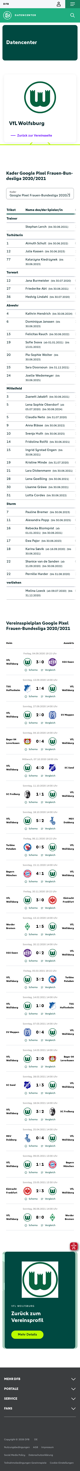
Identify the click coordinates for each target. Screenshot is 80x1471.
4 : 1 (40, 874)
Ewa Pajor (32, 540)
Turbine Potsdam (11, 847)
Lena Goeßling (36, 478)
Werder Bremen (10, 926)
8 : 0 (40, 1217)
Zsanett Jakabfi (36, 396)
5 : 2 (40, 821)
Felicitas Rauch (36, 334)
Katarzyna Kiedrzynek (41, 259)
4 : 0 (40, 768)
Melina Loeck (35, 590)
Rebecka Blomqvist (39, 528)
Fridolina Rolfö (36, 441)
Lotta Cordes (35, 495)
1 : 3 (40, 1085)
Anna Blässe (34, 425)
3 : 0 (40, 662)
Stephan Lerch (36, 226)
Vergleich (50, 670)
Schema (33, 670)
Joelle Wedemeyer (39, 375)
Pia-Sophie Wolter (38, 354)
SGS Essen (68, 662)
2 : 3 (40, 1191)
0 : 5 (40, 847)
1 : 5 (40, 926)
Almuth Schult (35, 243)
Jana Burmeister (37, 280)
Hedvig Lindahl (36, 296)
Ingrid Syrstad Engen (41, 450)
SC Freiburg (13, 794)
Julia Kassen (34, 251)
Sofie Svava (33, 342)
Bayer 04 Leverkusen (12, 741)
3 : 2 (40, 979)
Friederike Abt (36, 288)
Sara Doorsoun (36, 367)
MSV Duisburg (69, 821)
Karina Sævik (34, 549)
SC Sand (69, 768)
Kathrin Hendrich (38, 313)
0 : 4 (40, 741)
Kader (13, 192)
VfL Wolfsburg (12, 662)
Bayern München (11, 874)
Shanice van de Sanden (42, 561)
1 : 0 (40, 1006)
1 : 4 (40, 689)
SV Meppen (67, 715)
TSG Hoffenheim (13, 688)
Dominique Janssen (39, 321)
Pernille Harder (36, 574)
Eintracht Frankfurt (68, 900)
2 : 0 (40, 715)
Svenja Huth (34, 433)
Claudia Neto (35, 417)
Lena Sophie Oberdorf (42, 404)
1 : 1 (40, 794)
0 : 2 (40, 953)
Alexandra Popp (37, 520)
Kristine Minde (36, 462)
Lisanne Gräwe (36, 487)
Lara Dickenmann (38, 470)
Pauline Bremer (36, 512)
